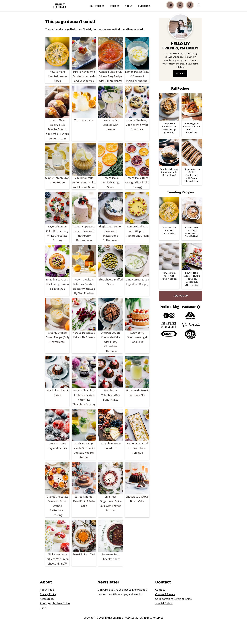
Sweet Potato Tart (84, 554)
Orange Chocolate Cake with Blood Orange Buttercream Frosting (57, 506)
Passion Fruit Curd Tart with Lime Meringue (137, 448)
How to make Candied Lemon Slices (57, 76)
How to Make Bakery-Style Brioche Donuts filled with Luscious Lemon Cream (57, 129)
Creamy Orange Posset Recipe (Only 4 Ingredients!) (57, 337)
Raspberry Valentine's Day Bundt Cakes (110, 395)
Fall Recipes (97, 6)
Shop (43, 608)
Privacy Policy (48, 594)
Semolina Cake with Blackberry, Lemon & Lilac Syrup (57, 284)
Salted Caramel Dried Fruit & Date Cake (84, 501)
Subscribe (144, 6)
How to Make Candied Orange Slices (110, 182)
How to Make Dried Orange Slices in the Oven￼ (137, 182)
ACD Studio (131, 618)
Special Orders (164, 604)
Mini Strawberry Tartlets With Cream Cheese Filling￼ (57, 559)
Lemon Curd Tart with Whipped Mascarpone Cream (137, 231)
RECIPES (180, 73)
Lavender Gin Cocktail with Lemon (110, 124)
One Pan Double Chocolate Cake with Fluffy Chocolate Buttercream (110, 342)
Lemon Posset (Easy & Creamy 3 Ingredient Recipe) (137, 76)
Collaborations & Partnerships (173, 599)
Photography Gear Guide (55, 604)
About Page (47, 590)
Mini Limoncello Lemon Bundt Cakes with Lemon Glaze (84, 182)
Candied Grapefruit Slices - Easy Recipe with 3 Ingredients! (110, 76)
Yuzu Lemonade (83, 120)
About (128, 6)
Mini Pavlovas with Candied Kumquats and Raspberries (83, 76)
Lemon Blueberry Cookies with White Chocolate (137, 124)
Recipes (114, 6)
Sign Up (102, 590)
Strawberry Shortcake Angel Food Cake (137, 337)
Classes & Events (165, 594)
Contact (160, 590)
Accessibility (47, 599)
